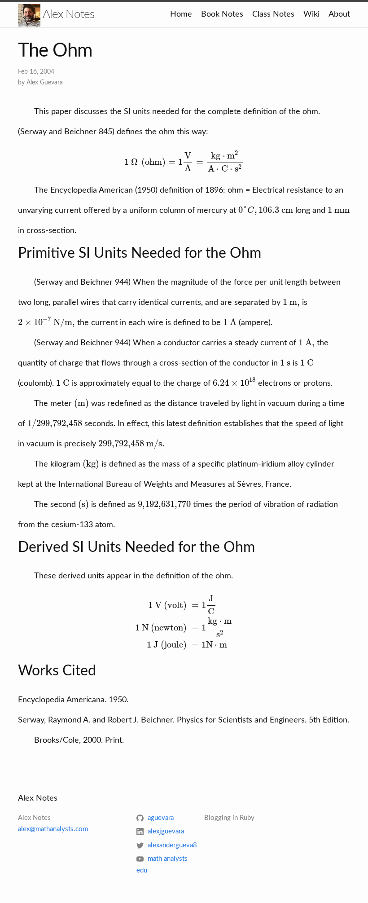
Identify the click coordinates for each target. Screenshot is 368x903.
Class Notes (273, 14)
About (339, 14)
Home (181, 14)
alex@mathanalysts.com (53, 829)
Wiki (311, 14)
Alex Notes (67, 14)
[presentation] (184, 161)
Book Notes (222, 14)
